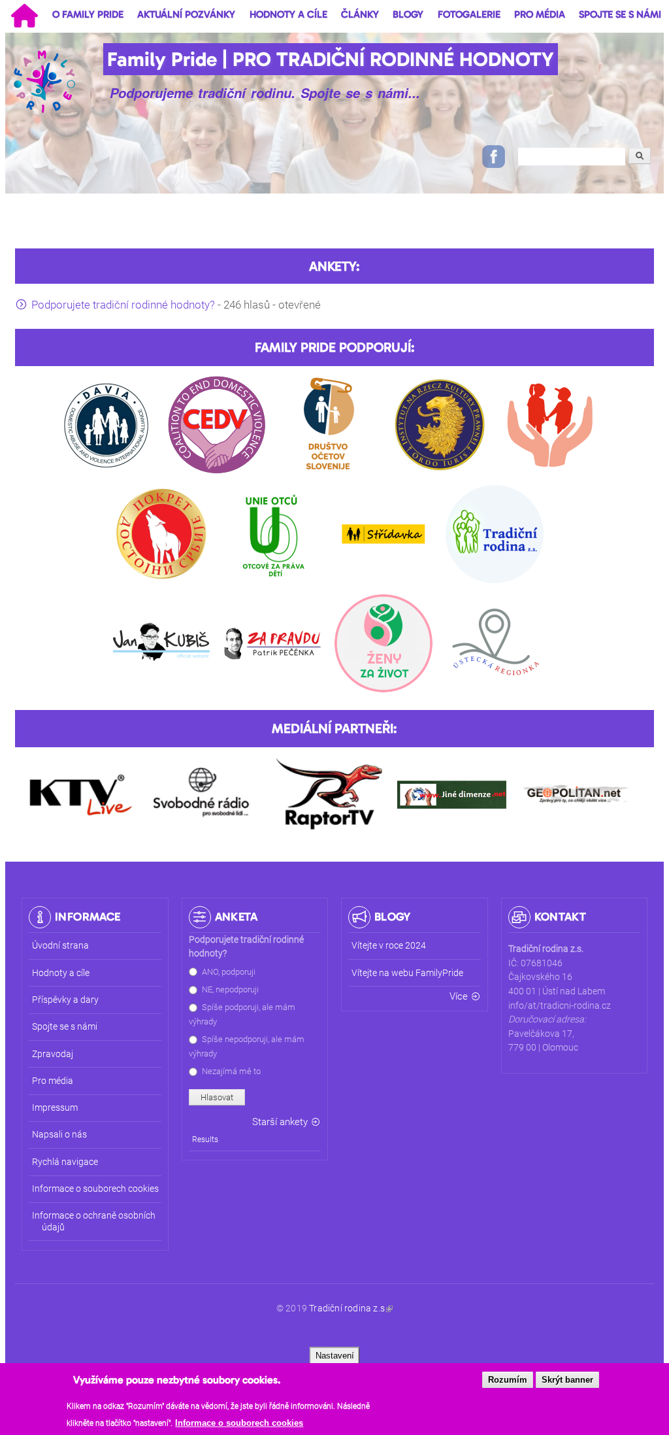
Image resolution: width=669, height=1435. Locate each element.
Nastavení (335, 1355)
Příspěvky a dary (65, 999)
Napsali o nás (59, 1134)
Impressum (55, 1107)
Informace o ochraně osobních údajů (93, 1221)
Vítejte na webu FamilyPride (407, 973)
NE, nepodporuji (230, 989)
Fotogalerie (469, 14)
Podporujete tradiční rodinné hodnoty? (123, 304)
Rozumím (507, 1380)
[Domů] (46, 81)
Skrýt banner (567, 1380)
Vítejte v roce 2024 (388, 945)
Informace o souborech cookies (239, 1423)
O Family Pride (87, 14)
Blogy (408, 14)
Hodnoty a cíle (288, 14)
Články (360, 14)
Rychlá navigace (65, 1162)
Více (458, 996)
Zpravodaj (52, 1054)
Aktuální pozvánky (186, 14)
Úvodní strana (60, 945)
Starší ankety (280, 1122)
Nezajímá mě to (231, 1071)
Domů (24, 15)
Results (205, 1139)
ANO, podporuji (228, 972)
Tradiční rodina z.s (347, 1308)
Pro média (539, 14)
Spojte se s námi (620, 14)
